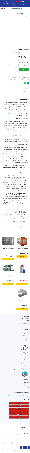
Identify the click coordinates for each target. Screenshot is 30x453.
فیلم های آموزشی (26, 365)
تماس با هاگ (26, 337)
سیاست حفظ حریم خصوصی (24, 389)
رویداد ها (19, 409)
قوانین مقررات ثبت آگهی (24, 363)
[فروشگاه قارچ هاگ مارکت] (17, 9)
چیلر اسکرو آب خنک (10, 276)
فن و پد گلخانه (10, 79)
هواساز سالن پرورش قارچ (23, 248)
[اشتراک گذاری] (26, 447)
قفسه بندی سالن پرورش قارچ (22, 300)
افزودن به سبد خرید (22, 283)
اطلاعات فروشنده (23, 92)
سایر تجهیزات (12, 77)
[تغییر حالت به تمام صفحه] (24, 447)
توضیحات (25, 89)
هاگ (14, 443)
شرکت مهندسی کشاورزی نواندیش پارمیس (18, 52)
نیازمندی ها (18, 406)
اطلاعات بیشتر (22, 256)
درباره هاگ (27, 339)
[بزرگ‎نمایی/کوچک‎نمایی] (21, 447)
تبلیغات (27, 332)
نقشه (19, 411)
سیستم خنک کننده (18, 79)
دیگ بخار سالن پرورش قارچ (23, 276)
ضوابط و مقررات (26, 385)
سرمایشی (25, 14)
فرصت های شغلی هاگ (25, 335)
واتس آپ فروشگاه (24, 70)
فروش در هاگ (26, 334)
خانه (26, 12)
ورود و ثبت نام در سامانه (24, 360)
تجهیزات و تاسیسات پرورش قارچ (22, 13)
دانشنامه (19, 403)
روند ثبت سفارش (26, 362)
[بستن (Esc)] (29, 447)
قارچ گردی (19, 417)
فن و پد (14, 79)
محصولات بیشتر (23, 95)
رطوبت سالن (6, 113)
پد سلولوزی (24, 79)
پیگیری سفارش (26, 387)
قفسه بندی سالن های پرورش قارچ (8, 249)
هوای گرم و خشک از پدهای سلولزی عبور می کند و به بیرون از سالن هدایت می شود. (15, 131)
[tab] (15, 88)
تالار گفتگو (18, 414)
